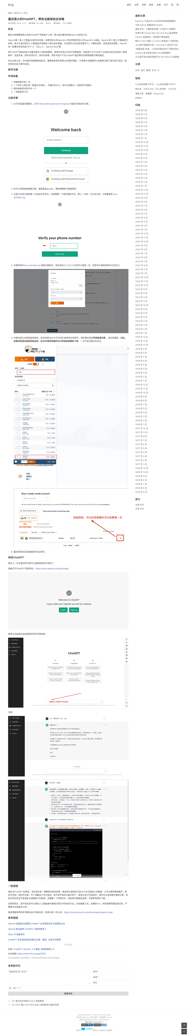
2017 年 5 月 (141, 448)
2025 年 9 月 (141, 154)
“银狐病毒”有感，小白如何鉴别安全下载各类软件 (157, 49)
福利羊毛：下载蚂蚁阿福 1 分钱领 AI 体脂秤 (155, 29)
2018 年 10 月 (141, 392)
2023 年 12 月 (141, 233)
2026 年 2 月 (141, 134)
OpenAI (26, 949)
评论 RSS (139, 508)
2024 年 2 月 (141, 225)
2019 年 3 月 (141, 372)
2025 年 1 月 (141, 186)
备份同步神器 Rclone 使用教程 (29, 1001)
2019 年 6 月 (141, 360)
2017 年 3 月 (141, 456)
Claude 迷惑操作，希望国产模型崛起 (152, 37)
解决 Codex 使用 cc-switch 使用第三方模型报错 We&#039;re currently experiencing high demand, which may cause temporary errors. (157, 41)
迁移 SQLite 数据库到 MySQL (149, 25)
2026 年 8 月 (141, 110)
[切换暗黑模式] (177, 4)
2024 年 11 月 (141, 190)
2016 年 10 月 (141, 472)
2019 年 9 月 (141, 349)
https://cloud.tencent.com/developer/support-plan (88, 912)
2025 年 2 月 (141, 182)
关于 (166, 4)
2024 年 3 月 (141, 221)
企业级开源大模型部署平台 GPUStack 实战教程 (157, 57)
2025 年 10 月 (141, 150)
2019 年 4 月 (141, 368)
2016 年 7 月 (141, 484)
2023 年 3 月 (141, 269)
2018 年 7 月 (141, 404)
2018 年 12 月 (141, 384)
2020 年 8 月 (141, 309)
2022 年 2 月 (141, 301)
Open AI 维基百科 (16, 934)
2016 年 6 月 (141, 488)
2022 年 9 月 (141, 289)
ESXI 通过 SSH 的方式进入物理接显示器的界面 (37, 1004)
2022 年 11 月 (141, 281)
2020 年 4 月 (141, 321)
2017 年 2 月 (141, 460)
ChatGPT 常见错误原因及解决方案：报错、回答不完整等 (34, 939)
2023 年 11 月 (141, 237)
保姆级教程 (46, 949)
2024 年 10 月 (141, 193)
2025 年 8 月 (141, 158)
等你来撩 (56, 23)
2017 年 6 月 (141, 444)
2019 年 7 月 (141, 357)
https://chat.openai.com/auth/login (52, 568)
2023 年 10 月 (141, 241)
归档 (144, 4)
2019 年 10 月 (141, 345)
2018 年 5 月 (141, 408)
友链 (159, 4)
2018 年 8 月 (141, 400)
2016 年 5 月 (141, 492)
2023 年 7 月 (141, 253)
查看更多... (139, 98)
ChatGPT (17, 949)
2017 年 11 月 (141, 432)
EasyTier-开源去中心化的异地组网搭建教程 (155, 21)
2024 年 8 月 (141, 201)
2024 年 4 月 (141, 217)
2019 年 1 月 (141, 380)
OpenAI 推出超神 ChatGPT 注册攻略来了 (27, 929)
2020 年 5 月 (141, 317)
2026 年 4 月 (141, 126)
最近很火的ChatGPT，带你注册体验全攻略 (36, 19)
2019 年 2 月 (141, 376)
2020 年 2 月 (141, 329)
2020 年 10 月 (141, 305)
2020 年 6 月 (141, 313)
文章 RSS (139, 504)
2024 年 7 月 (141, 205)
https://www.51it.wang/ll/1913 (31, 953)
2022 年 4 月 (141, 297)
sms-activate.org (32, 265)
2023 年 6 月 (141, 257)
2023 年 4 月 (141, 265)
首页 (129, 4)
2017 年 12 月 (141, 428)
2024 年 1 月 (141, 229)
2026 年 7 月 (141, 114)
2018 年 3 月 (141, 416)
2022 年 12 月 (141, 277)
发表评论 (68, 993)
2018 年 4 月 (141, 412)
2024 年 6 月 (141, 209)
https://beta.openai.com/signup (54, 103)
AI (20, 13)
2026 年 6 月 (141, 118)
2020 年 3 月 (141, 325)
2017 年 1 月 (141, 464)
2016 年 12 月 (141, 468)
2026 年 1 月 (141, 138)
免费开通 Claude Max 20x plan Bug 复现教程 (156, 33)
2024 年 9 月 (141, 197)
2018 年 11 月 (141, 388)
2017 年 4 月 (141, 452)
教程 (148, 70)
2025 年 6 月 (141, 166)
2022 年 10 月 (141, 285)
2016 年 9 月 (141, 476)
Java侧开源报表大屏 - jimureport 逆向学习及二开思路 (157, 45)
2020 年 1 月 (141, 333)
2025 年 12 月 (141, 142)
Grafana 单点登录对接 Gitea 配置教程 (152, 53)
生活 (154, 70)
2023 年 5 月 (141, 261)
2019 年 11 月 (141, 341)
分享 (137, 70)
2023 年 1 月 (141, 273)
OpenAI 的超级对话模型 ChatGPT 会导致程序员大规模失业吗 (36, 923)
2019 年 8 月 (141, 353)
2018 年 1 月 (141, 424)
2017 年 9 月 (141, 436)
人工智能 (35, 949)
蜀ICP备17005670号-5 (94, 1022)
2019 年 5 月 (141, 364)
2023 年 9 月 (141, 245)
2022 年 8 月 (141, 293)
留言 (151, 4)
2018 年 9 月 (141, 396)
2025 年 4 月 (141, 174)
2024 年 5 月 (141, 213)
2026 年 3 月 (141, 130)
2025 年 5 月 (141, 170)
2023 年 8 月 (141, 249)
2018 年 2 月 (141, 420)
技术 (16, 13)
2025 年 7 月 (141, 162)
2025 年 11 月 (141, 146)
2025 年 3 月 (141, 178)
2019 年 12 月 (141, 337)
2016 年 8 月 (141, 480)
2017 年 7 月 (141, 440)
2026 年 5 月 (141, 122)
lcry (11, 5)
